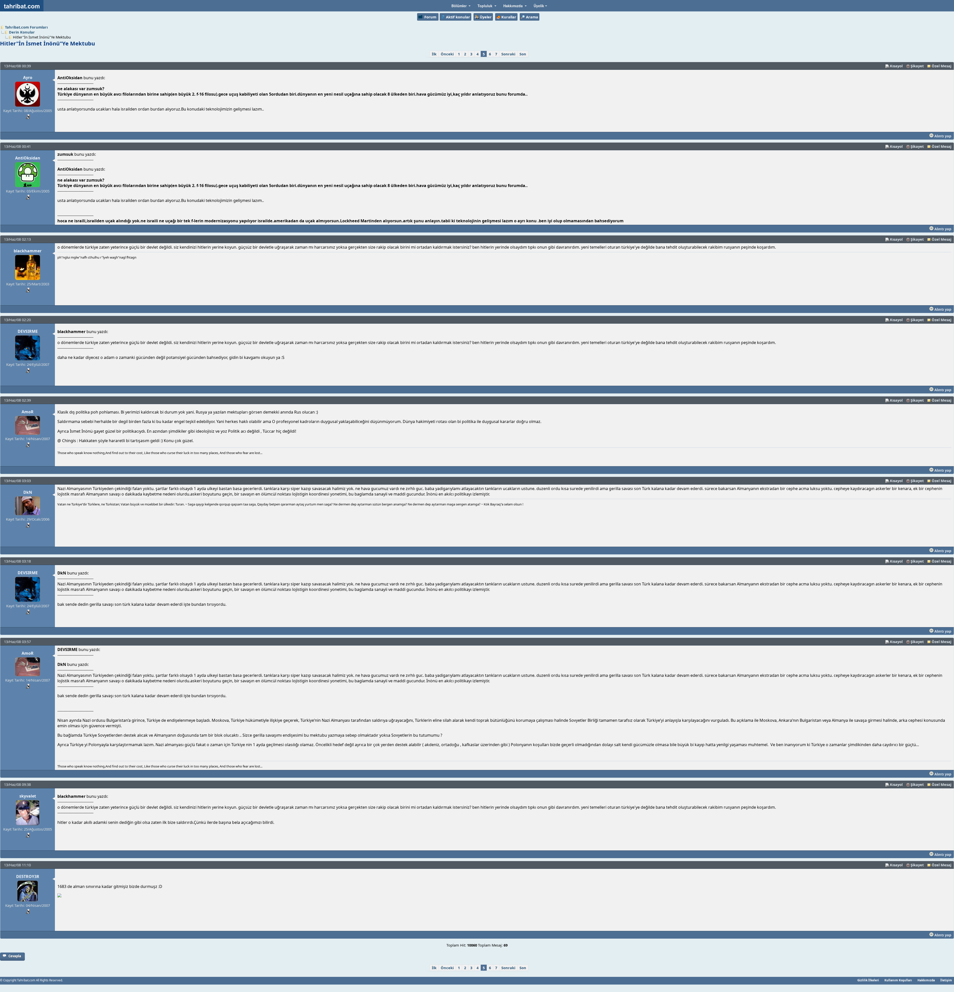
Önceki (447, 53)
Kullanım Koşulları (898, 980)
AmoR (28, 412)
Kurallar (508, 16)
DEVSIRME (28, 331)
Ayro (27, 77)
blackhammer (27, 251)
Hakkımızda (926, 980)
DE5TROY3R (27, 876)
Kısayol (896, 65)
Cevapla (14, 956)
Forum (430, 16)
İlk (434, 53)
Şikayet (917, 65)
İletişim (946, 980)
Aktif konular (458, 16)
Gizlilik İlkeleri (868, 980)
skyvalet (27, 796)
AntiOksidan (27, 158)
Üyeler (486, 16)
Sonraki (508, 53)
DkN (27, 492)
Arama (532, 16)
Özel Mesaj (941, 65)
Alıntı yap (942, 135)
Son (522, 53)
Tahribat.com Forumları (26, 27)
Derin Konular (22, 32)
